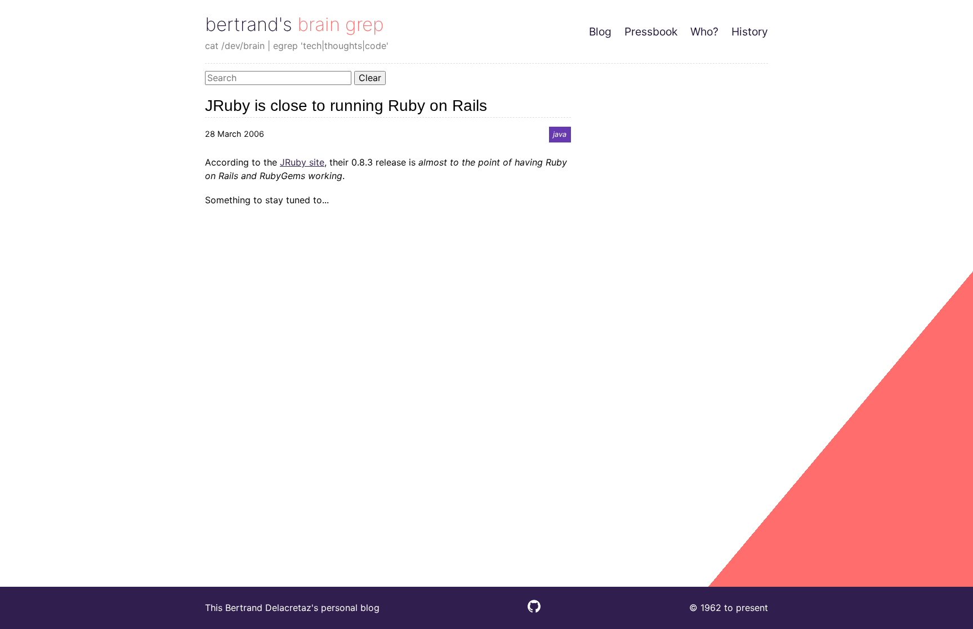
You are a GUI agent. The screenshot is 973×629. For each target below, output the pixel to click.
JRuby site (302, 162)
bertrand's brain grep (294, 24)
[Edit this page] (534, 609)
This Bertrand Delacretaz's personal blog (292, 607)
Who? (704, 31)
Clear (370, 77)
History (749, 31)
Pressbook (650, 31)
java (559, 134)
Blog (600, 31)
